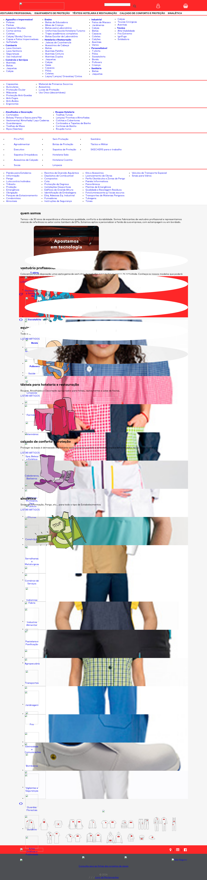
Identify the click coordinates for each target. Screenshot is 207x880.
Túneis (89, 201)
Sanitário (95, 139)
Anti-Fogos (12, 98)
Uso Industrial (14, 57)
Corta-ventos (13, 31)
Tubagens (90, 198)
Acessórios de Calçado (25, 160)
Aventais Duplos (54, 57)
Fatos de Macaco (101, 22)
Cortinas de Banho (65, 126)
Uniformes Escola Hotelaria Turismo (65, 31)
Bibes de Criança (54, 25)
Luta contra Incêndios (18, 181)
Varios (95, 45)
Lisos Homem (13, 48)
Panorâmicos (92, 184)
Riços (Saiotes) (14, 129)
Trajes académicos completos (61, 34)
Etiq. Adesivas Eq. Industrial (59, 195)
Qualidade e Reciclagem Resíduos (103, 190)
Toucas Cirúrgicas (127, 22)
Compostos (50, 178)
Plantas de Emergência (98, 187)
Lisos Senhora (14, 51)
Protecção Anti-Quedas (19, 95)
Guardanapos (14, 123)
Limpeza (57, 165)
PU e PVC (18, 139)
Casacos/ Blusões (16, 28)
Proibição (11, 187)
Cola (46, 181)
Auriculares (12, 87)
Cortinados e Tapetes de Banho (73, 123)
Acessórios (44, 87)
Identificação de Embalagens (60, 193)
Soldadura (123, 39)
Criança (95, 65)
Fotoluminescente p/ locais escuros (104, 193)
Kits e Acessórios (94, 173)
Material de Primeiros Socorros (55, 84)
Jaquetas (11, 68)
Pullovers (96, 62)
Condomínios (13, 198)
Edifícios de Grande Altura (58, 190)
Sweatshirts (98, 57)
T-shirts (95, 51)
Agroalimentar (21, 144)
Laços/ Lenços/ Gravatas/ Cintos (63, 76)
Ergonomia (12, 104)
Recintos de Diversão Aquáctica (61, 173)
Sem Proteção (60, 139)
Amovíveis (11, 201)
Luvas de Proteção (48, 90)
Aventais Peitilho (54, 51)
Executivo (18, 149)
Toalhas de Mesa (15, 126)
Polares (10, 22)
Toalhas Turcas (64, 115)
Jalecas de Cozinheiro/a (58, 42)
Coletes (10, 34)
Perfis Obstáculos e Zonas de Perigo (105, 178)
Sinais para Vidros (141, 176)
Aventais (11, 63)
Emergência (12, 190)
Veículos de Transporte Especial (149, 173)
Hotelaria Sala (60, 155)
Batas (9, 65)
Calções (96, 39)
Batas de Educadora (56, 22)
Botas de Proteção (62, 144)
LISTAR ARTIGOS (30, 339)
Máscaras (11, 92)
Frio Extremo (124, 34)
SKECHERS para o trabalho (106, 149)
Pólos (48, 71)
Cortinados (12, 115)
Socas (16, 165)
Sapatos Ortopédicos (25, 155)
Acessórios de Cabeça (57, 45)
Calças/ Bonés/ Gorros (18, 36)
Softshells (11, 42)
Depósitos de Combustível (59, 176)
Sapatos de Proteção (64, 149)
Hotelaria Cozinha (62, 160)
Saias (48, 65)
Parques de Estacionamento (22, 195)
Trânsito (10, 184)
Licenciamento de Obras (98, 176)
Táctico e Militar (99, 144)
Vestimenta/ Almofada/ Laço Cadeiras (27, 120)
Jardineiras (97, 25)
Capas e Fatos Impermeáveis (22, 39)
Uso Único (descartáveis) (51, 92)
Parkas (10, 25)
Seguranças (12, 54)
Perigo (9, 178)
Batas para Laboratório (58, 28)
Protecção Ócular (15, 90)
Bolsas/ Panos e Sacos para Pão (24, 118)
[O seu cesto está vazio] (185, 6)
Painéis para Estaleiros (18, 173)
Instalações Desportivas (57, 187)
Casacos (49, 68)
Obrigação (12, 193)
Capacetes (12, 84)
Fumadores (50, 198)
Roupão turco (63, 129)
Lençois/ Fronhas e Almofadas (72, 118)
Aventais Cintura (54, 54)
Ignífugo (122, 36)
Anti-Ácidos (12, 101)
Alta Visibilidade (126, 31)
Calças (10, 71)
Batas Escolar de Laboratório (61, 36)
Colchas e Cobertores (67, 120)
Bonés (95, 59)
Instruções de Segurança (58, 201)
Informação (12, 176)
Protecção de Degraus (56, 184)
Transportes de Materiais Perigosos (104, 195)
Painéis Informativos (96, 181)
